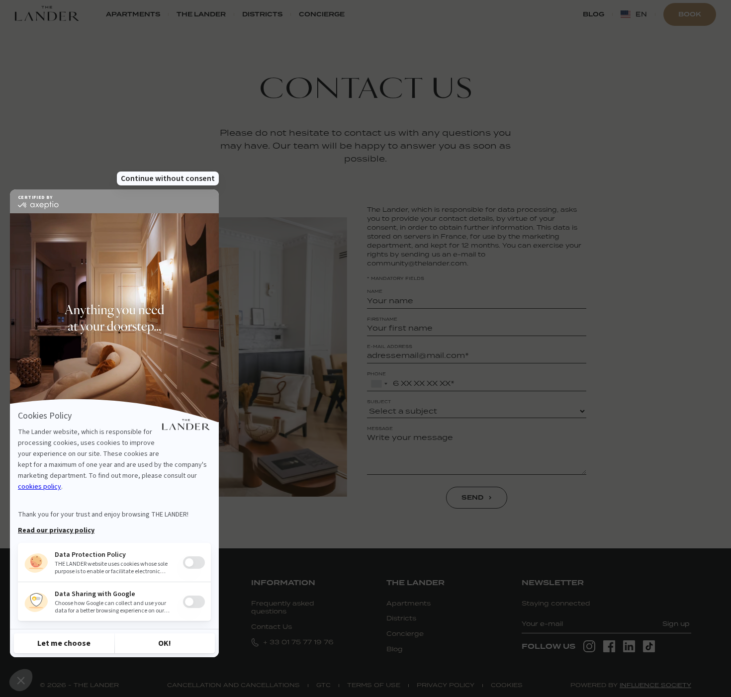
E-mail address (389, 346)
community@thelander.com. (417, 263)
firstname (382, 319)
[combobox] (378, 384)
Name (374, 291)
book (689, 14)
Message (380, 428)
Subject (379, 401)
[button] (634, 14)
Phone (376, 373)
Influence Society (655, 685)
